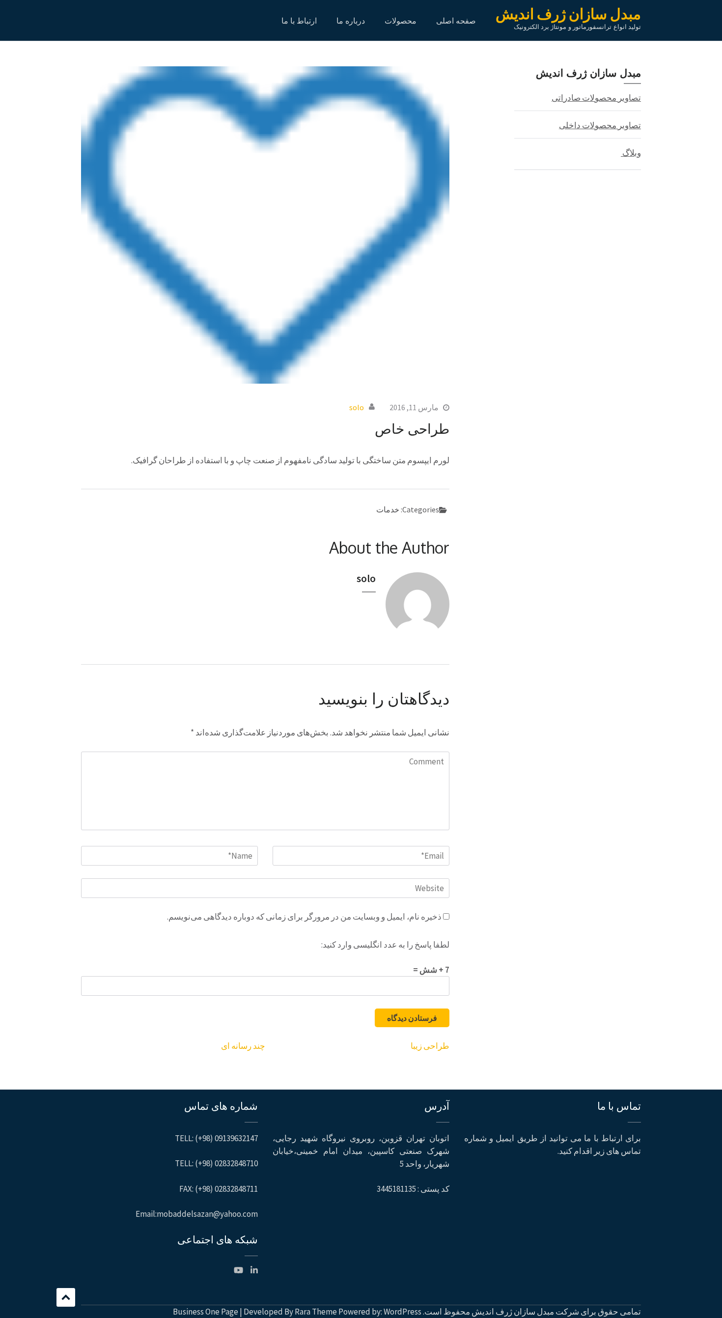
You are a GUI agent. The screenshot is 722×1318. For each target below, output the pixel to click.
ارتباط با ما (299, 21)
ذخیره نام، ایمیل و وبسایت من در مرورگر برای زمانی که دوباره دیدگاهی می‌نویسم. (304, 916)
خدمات (387, 509)
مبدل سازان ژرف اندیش (568, 13)
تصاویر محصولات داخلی (600, 125)
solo (356, 407)
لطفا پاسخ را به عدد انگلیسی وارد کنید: (385, 944)
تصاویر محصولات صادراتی (596, 97)
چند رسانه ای (243, 1045)
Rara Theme (316, 1311)
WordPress (402, 1311)
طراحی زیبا (430, 1045)
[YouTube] (238, 1270)
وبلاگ (631, 152)
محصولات (401, 21)
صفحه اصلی (456, 21)
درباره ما (350, 21)
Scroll (65, 1297)
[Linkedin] (254, 1270)
